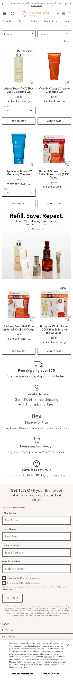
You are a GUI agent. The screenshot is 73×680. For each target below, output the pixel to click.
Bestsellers (8, 21)
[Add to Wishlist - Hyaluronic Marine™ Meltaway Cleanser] (31, 164)
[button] (2, 4)
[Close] (67, 645)
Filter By (8, 34)
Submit (12, 598)
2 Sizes (6, 106)
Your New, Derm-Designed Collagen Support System (36, 4)
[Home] (35, 14)
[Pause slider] (66, 4)
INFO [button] (5, 630)
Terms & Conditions (50, 664)
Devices (34, 21)
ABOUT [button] (6, 623)
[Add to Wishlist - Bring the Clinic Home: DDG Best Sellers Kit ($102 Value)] (67, 320)
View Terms (46, 615)
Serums (66, 21)
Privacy (56, 615)
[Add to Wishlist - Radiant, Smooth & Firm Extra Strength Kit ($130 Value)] (67, 164)
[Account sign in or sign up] (58, 14)
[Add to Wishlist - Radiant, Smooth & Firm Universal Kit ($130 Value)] (31, 320)
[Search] (12, 14)
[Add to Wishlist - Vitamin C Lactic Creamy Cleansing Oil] (67, 82)
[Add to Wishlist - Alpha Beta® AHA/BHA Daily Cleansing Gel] (31, 82)
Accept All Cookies (49, 673)
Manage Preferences (22, 673)
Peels (21, 21)
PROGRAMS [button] (8, 636)
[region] (36, 660)
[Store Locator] (63, 14)
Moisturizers (50, 21)
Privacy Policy (49, 587)
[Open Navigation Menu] (4, 14)
